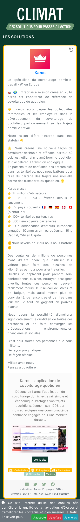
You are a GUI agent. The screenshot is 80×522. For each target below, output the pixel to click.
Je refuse (55, 517)
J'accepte (39, 517)
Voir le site (40, 459)
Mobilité (50, 473)
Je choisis (70, 517)
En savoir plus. (12, 517)
